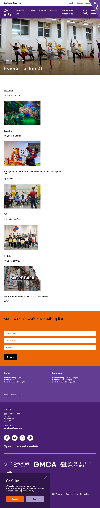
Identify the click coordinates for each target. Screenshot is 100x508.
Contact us (84, 493)
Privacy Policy (28, 490)
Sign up (10, 357)
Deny (35, 499)
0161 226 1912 (17, 3)
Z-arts (7, 12)
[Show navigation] (93, 12)
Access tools (90, 3)
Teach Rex (8, 130)
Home (6, 60)
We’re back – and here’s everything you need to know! (26, 296)
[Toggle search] (85, 12)
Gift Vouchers (57, 493)
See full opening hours (13, 394)
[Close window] (45, 478)
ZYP (5, 214)
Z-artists (7, 256)
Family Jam (8, 90)
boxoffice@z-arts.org (13, 427)
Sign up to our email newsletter (22, 446)
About (42, 10)
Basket (80, 3)
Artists (54, 10)
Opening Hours (71, 493)
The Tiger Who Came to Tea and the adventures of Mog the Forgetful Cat (32, 172)
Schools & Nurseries (67, 12)
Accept (15, 499)
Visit (32, 10)
